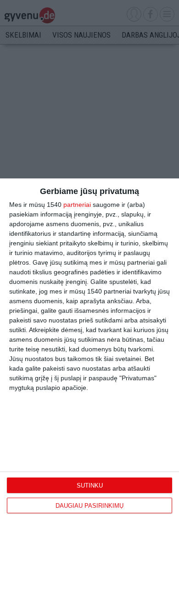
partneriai (77, 204)
